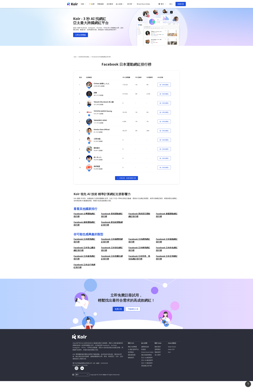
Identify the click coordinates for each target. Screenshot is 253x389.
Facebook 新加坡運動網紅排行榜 (112, 223)
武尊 (95, 93)
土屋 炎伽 (97, 139)
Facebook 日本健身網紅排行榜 (84, 257)
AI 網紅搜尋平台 (133, 349)
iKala (104, 375)
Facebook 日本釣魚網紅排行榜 (167, 249)
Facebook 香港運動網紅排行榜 (112, 215)
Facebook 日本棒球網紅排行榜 (139, 249)
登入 (171, 4)
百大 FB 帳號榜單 (147, 360)
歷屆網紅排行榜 (146, 366)
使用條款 (131, 352)
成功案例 (110, 4)
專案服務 (100, 4)
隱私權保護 (131, 355)
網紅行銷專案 (132, 347)
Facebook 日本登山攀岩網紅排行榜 (84, 249)
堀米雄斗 (97, 148)
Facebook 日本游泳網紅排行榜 (112, 249)
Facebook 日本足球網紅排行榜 (167, 257)
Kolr (169, 352)
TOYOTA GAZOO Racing (103, 111)
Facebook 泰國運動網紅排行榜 (167, 215)
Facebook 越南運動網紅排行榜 (84, 223)
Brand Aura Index (143, 4)
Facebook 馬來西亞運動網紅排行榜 (139, 215)
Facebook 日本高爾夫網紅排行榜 (112, 257)
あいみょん (98, 157)
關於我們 (158, 347)
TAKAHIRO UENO (100, 120)
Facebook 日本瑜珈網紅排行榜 (167, 240)
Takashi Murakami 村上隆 (104, 102)
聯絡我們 (131, 358)
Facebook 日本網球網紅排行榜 (139, 240)
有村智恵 (97, 166)
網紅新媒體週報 (146, 355)
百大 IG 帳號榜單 (147, 358)
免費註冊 (180, 4)
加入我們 (158, 355)
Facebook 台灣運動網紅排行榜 (84, 215)
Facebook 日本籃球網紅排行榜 (84, 240)
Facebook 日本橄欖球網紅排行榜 (112, 240)
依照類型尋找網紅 (84, 57)
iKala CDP (171, 349)
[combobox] (81, 374)
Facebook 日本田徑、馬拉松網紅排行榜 (139, 257)
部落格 (143, 349)
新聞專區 (158, 349)
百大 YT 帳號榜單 (147, 363)
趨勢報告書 (145, 347)
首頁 (75, 57)
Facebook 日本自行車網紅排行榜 (84, 266)
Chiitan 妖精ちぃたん (101, 83)
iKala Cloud (172, 347)
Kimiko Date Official (102, 129)
